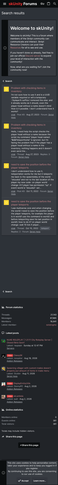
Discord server (33, 55)
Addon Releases (14, 361)
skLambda (15, 396)
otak (13, 114)
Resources (15, 47)
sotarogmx (51, 325)
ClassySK (15, 355)
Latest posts (12, 333)
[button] (5, 4)
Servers (10, 348)
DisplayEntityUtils (19, 383)
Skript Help (23, 157)
